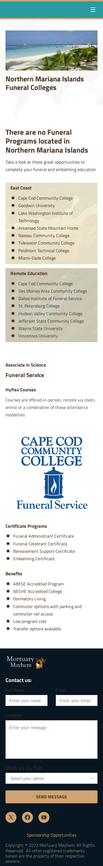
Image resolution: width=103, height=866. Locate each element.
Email (61, 690)
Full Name (14, 690)
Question (14, 715)
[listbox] (51, 778)
